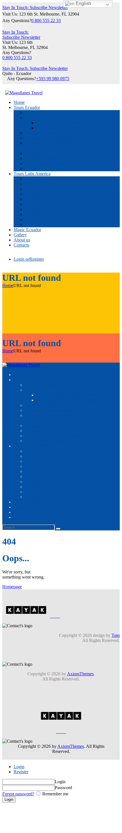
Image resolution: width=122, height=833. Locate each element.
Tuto (116, 635)
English (83, 3)
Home (7, 285)
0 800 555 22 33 (46, 20)
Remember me (54, 793)
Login (19, 766)
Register (21, 771)
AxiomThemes (80, 673)
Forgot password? (18, 793)
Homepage (12, 586)
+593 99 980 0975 (52, 78)
